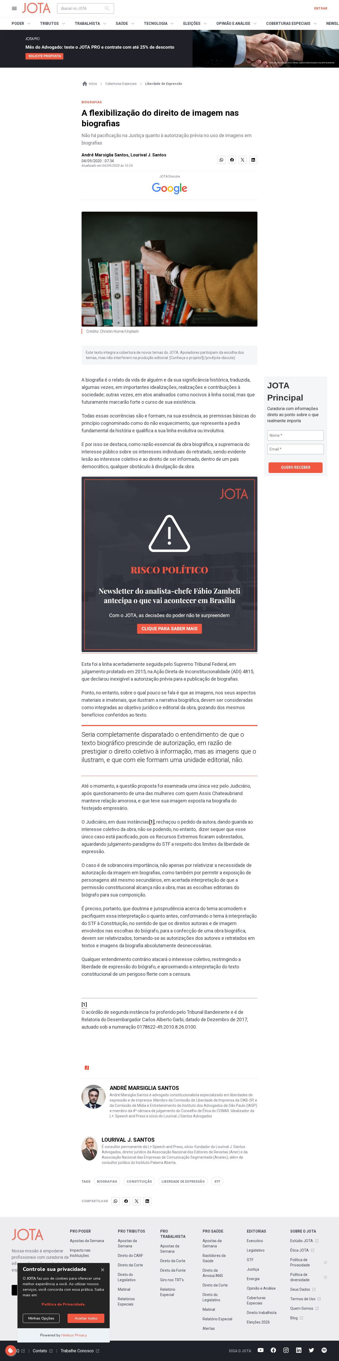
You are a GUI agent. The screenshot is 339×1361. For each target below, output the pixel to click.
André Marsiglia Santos (105, 154)
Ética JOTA (299, 1250)
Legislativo (256, 1250)
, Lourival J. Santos (147, 154)
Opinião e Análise (261, 1288)
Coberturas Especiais (256, 1300)
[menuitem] (21, 23)
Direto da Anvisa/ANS (213, 1273)
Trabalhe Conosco (77, 1350)
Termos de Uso (302, 1299)
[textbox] (82, 8)
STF (250, 1260)
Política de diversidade (300, 1277)
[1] (151, 822)
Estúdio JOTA (301, 1241)
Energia (253, 1279)
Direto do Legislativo (127, 1277)
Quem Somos (301, 1308)
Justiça (253, 1269)
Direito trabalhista (261, 1313)
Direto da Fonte (173, 1270)
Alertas (209, 1328)
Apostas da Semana (87, 1241)
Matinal (124, 1289)
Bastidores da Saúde (214, 1258)
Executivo (255, 1241)
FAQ (15, 1350)
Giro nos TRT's (172, 1280)
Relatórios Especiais (126, 1301)
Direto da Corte (130, 1265)
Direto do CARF (130, 1255)
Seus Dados (300, 1289)
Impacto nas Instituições (80, 1253)
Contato (40, 1350)
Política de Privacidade (300, 1262)
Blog (294, 1318)
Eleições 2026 (258, 1322)
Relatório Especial (167, 1292)
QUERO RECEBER (295, 467)
